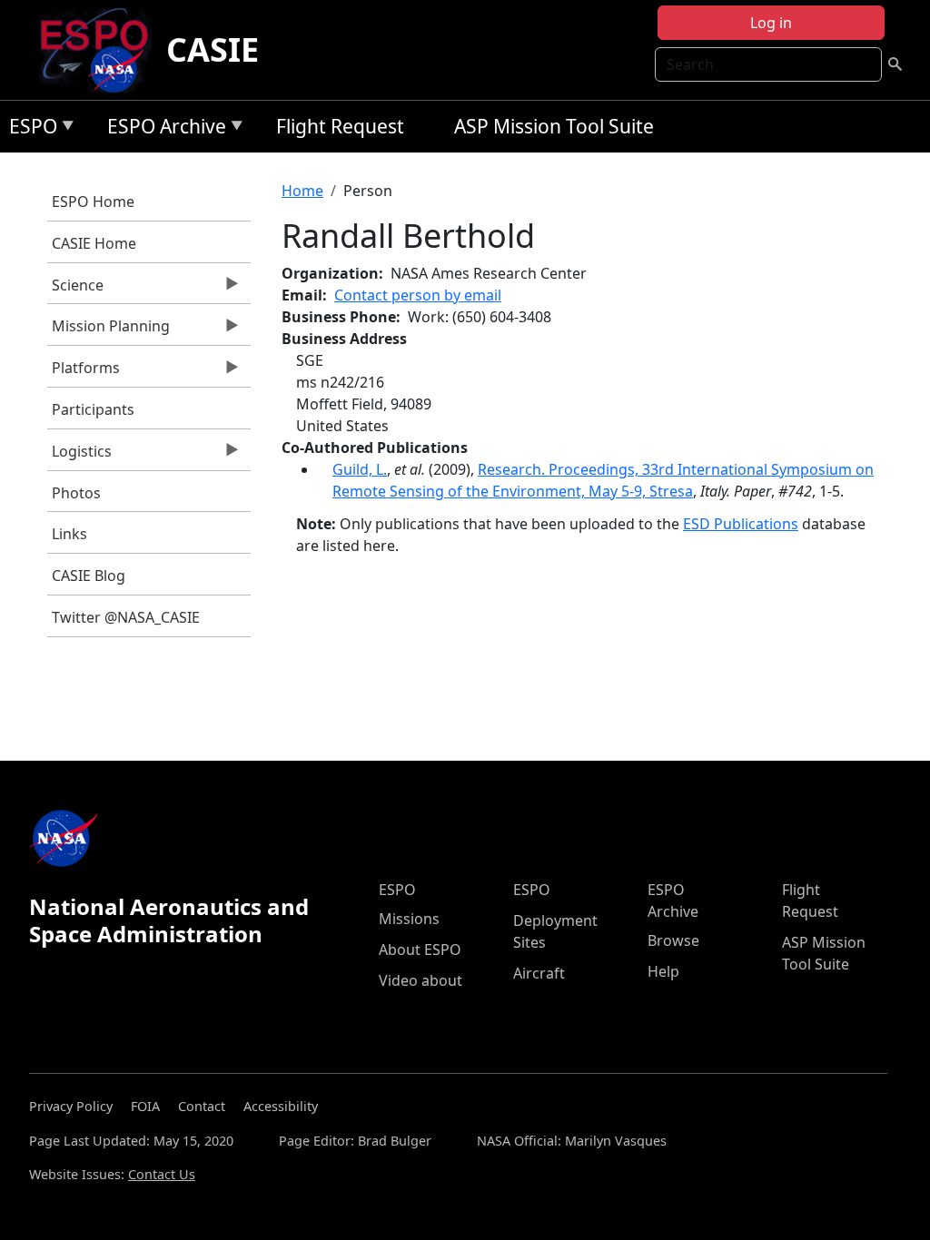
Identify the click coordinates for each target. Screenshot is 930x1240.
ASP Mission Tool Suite (554, 126)
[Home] (101, 50)
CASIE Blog (88, 576)
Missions (409, 919)
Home (302, 191)
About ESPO (420, 950)
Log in (771, 23)
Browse (673, 940)
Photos (76, 493)
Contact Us (161, 1174)
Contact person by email (417, 295)
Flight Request (340, 126)
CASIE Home (94, 243)
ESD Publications (740, 524)
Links (69, 534)
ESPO (28, 129)
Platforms (83, 372)
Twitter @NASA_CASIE (126, 617)
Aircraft (539, 973)
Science (75, 289)
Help (663, 971)
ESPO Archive (162, 129)
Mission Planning (108, 330)
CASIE (212, 49)
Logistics (79, 455)
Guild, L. (359, 469)
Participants (93, 409)
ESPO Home (93, 202)
